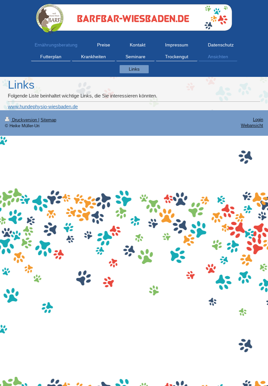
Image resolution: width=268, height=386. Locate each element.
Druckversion (24, 119)
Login (258, 119)
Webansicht (252, 125)
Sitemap (48, 119)
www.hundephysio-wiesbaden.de (43, 106)
